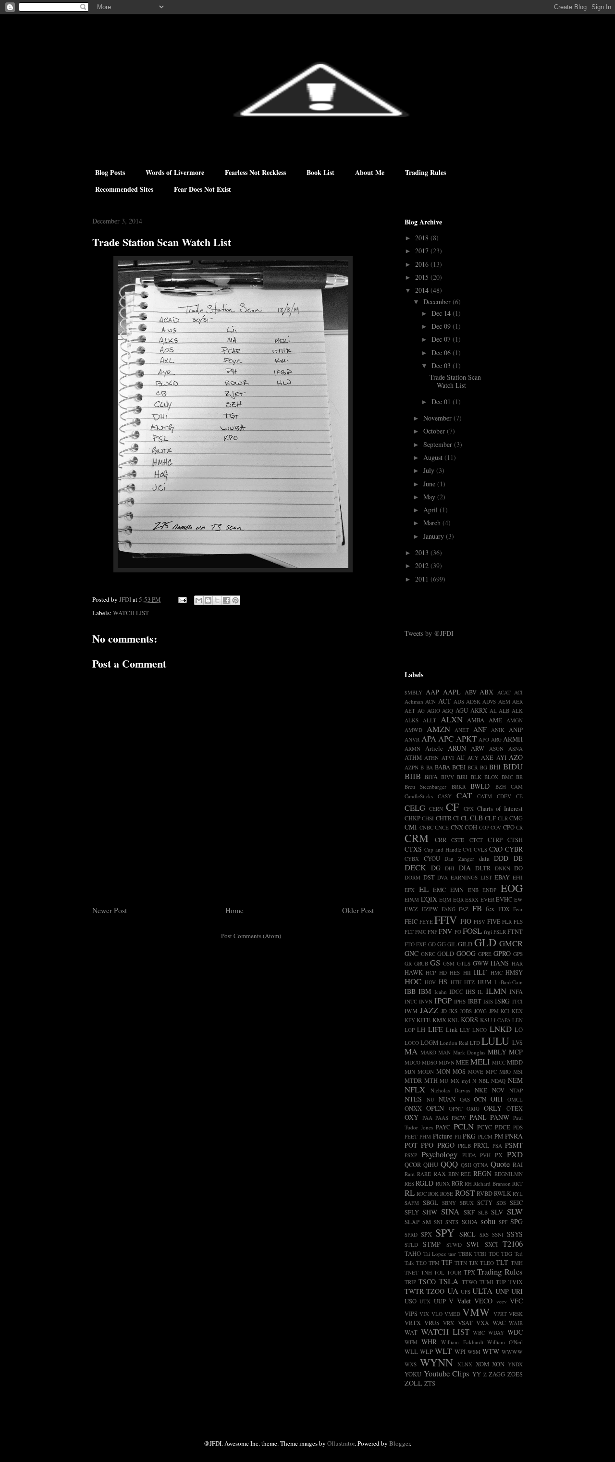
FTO (410, 944)
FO (458, 931)
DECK (415, 867)
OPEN (435, 1108)
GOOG (466, 953)
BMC (507, 777)
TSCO (427, 1281)
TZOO (435, 1291)
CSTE (457, 839)
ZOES (515, 1374)
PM (498, 1136)
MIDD (515, 1062)
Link (451, 1030)
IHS (470, 992)
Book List (320, 172)
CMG (516, 818)
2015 (422, 277)
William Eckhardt (462, 1342)
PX (499, 1155)
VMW (476, 1311)
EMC (439, 890)
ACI (518, 692)
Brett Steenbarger (425, 786)
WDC (515, 1332)
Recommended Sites (124, 189)
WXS (411, 1364)
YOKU (413, 1374)
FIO (465, 921)
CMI (411, 826)
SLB (483, 1212)
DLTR (483, 868)
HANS (500, 962)
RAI (518, 1165)
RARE (424, 1173)
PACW (459, 1117)
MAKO (428, 1052)
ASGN (496, 748)
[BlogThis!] (208, 600)
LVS (517, 1043)
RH (468, 1183)
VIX (424, 1313)
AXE (487, 758)
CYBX (412, 858)
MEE (462, 1062)
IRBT (474, 1001)
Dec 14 (442, 313)
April (431, 509)
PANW (499, 1117)
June (430, 483)
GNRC (428, 953)
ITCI (517, 1001)
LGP (410, 1029)
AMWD (413, 729)
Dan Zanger (459, 858)
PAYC (443, 1127)
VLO (437, 1313)
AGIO (433, 710)
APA (428, 738)
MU (444, 1080)
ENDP (489, 889)
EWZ (411, 909)
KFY (410, 1020)
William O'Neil (505, 1342)
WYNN (436, 1362)
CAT (464, 795)
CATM (484, 796)
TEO (421, 1262)
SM (426, 1222)
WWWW (512, 1351)
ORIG (473, 1108)
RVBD (484, 1193)
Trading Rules (425, 172)
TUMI (486, 1282)
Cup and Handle (442, 849)
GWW (481, 963)
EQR (458, 899)
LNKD (501, 1028)
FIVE (494, 921)
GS (435, 962)
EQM (445, 899)
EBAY (502, 877)
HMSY (514, 972)
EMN (457, 890)
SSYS (515, 1234)
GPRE (485, 953)
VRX (448, 1322)
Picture (442, 1135)
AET (410, 710)
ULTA (482, 1290)
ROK (433, 1193)
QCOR (413, 1165)
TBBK (465, 1253)
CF (452, 806)
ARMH (513, 738)
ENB (473, 889)
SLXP (412, 1222)
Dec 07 (442, 339)
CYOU (432, 859)
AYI (501, 758)
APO (484, 739)
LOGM (429, 1043)
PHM (425, 1136)
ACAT (504, 692)
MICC (498, 1062)
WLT (443, 1350)
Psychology (439, 1154)
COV (496, 827)
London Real (454, 1042)
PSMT (514, 1145)
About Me (369, 172)
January (434, 536)
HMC (497, 972)
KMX (439, 1020)
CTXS (413, 849)
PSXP (411, 1155)
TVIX (515, 1282)
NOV (498, 1090)
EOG (512, 887)
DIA (465, 867)
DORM (412, 877)
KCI (505, 1011)
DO (518, 868)
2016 (422, 264)
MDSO (429, 1062)
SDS (501, 1202)
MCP (516, 1051)
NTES (413, 1098)
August (433, 457)
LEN (517, 1020)
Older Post (358, 910)
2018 (422, 237)
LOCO (412, 1042)
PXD (515, 1154)
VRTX (413, 1323)
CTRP (495, 840)
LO (519, 1030)
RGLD (424, 1183)
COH (471, 827)
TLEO (487, 1262)
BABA (442, 767)
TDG (506, 1253)
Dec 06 (442, 352)
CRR (440, 840)
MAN (444, 1052)
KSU (486, 1020)
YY (476, 1374)
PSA (497, 1145)
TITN (461, 1262)
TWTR (414, 1291)
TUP (501, 1282)
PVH (485, 1155)
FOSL (472, 930)
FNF (432, 931)
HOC (413, 981)
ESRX (472, 899)
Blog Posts (110, 172)
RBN (453, 1173)
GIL (451, 944)
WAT (411, 1332)
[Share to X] (217, 600)
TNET (411, 1272)
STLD (411, 1244)
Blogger (399, 1443)
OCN (480, 1099)
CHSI (428, 818)
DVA (442, 877)
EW (518, 899)
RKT (517, 1183)
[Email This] (199, 600)
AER (517, 701)
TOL (439, 1272)
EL (424, 888)
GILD (465, 944)
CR (519, 827)
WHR (429, 1341)
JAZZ (429, 1010)
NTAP (516, 1090)
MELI (480, 1061)
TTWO (469, 1282)
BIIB (413, 775)
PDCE (502, 1127)
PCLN (464, 1126)
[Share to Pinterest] (235, 600)
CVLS (480, 849)
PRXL (481, 1145)
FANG (448, 909)
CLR (503, 818)
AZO (516, 757)
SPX (426, 1234)
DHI (450, 868)
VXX (482, 1323)
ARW (477, 748)
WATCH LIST (131, 612)
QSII (466, 1164)
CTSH (515, 840)
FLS (518, 921)
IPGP (443, 1000)
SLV (497, 1211)
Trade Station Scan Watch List (455, 381)
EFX (410, 889)
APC (446, 738)
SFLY (412, 1212)
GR (408, 963)
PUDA (469, 1155)
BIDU (513, 766)
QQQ (449, 1163)
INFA (516, 992)
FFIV (445, 919)
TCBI (480, 1253)
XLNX (464, 1364)
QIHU (430, 1165)
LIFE (435, 1029)
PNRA (514, 1135)
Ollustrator (341, 1443)
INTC (411, 1001)
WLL (411, 1352)
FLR (507, 921)
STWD (454, 1244)
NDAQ (498, 1080)
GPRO (502, 953)
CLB (476, 817)
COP (484, 827)
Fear (518, 909)
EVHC (504, 899)
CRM (417, 837)
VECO (483, 1300)
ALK (517, 710)
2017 (422, 250)
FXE (421, 944)
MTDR (413, 1081)
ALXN (452, 719)
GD (432, 944)
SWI (473, 1244)
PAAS (441, 1117)
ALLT (429, 720)
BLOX (491, 777)
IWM (411, 1011)
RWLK (502, 1193)
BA (429, 767)
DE (518, 858)
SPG (516, 1221)
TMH (517, 1262)
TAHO (413, 1254)
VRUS (432, 1323)
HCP (431, 972)
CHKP (412, 818)
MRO (505, 1071)
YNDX (515, 1364)
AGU (461, 710)
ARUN (457, 748)
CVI (467, 849)
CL (464, 818)
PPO (427, 1145)
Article (434, 748)
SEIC (516, 1203)
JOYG (480, 1011)
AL (493, 710)
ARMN (412, 748)
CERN (436, 808)
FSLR (499, 931)
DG (436, 867)
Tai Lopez (434, 1253)
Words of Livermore (175, 172)
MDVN (447, 1062)
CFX (469, 808)
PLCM (485, 1136)
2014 (422, 290)
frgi (488, 931)
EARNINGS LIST (471, 877)
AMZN (438, 728)
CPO (509, 827)
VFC (516, 1300)
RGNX (443, 1183)
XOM (482, 1364)
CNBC (426, 827)
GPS (518, 953)
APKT (466, 738)
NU (430, 1099)
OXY (411, 1117)
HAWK (414, 972)
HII (467, 972)
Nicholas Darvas (450, 1090)
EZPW (429, 909)
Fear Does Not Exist (202, 189)
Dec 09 (442, 326)
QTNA (480, 1164)
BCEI (459, 767)
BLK (476, 777)
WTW (490, 1351)
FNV (445, 931)
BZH (500, 786)
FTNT (515, 932)
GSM (449, 963)
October (435, 430)
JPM (494, 1011)
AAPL (452, 691)
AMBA (475, 720)
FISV (479, 921)
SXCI (491, 1244)
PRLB (464, 1145)
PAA (427, 1117)
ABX (486, 691)
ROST (465, 1192)
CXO (496, 849)
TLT (502, 1262)
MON (443, 1071)
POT (411, 1145)
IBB (410, 991)
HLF (480, 972)
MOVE (475, 1071)
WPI (460, 1352)
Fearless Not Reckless (255, 172)
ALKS (411, 720)
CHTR (444, 818)
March (433, 522)
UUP (440, 1301)
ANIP (516, 730)
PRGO (446, 1145)
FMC (420, 931)
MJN (410, 1071)
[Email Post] (181, 599)
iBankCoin (511, 982)
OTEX (514, 1108)
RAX (439, 1174)
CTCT (476, 839)
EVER (487, 899)
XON (498, 1364)
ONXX (413, 1108)
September (438, 444)
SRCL (467, 1234)
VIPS (411, 1314)
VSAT (465, 1323)
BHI (495, 766)
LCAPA (502, 1020)
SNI (438, 1222)
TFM (434, 1262)
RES (409, 1183)
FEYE (426, 921)
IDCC (456, 992)
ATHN (431, 757)
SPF (503, 1222)
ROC (422, 1193)
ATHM (413, 758)
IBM (424, 991)
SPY (445, 1232)
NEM (515, 1080)
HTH (456, 982)
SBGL (430, 1203)
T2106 (513, 1243)
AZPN (411, 767)
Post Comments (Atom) (251, 935)
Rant (410, 1173)
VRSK (516, 1313)
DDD (501, 858)
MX (455, 1080)
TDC (494, 1253)
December (438, 301)
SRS (484, 1234)
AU (460, 758)
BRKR (459, 786)
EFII (518, 877)
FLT (409, 931)
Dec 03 (442, 365)
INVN (425, 1001)
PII (458, 1136)
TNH (426, 1272)
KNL (453, 1020)
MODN (426, 1071)
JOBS (466, 1011)
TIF (447, 1262)
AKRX (478, 710)
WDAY (496, 1332)
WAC (498, 1323)
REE (466, 1173)
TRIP (410, 1282)
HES (455, 972)
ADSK (473, 701)
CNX (457, 827)
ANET (462, 729)
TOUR (454, 1272)
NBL (484, 1080)
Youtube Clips (447, 1373)
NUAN (447, 1099)
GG (441, 944)
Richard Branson (491, 1183)
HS (443, 981)
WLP (426, 1352)
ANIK (497, 729)
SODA (470, 1222)
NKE (481, 1090)
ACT (444, 701)
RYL (518, 1193)
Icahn (440, 991)
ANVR (412, 739)
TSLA (448, 1281)
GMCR (511, 943)
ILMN (496, 990)
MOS (459, 1071)
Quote (500, 1163)
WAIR (516, 1322)
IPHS (460, 1001)
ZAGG (497, 1374)
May (430, 496)
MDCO (412, 1062)
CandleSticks (419, 796)
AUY (473, 757)
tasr (452, 1253)
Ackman (414, 701)
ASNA (515, 748)
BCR (472, 767)
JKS (453, 1011)
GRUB (421, 963)
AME (495, 720)
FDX (504, 909)
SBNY (449, 1202)
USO (411, 1301)
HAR (517, 963)
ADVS (489, 701)
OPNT (456, 1108)
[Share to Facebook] (226, 600)
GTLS (463, 963)
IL (480, 991)
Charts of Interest (500, 809)
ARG (496, 739)
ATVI (448, 757)
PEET (411, 1136)
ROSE (446, 1193)
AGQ (447, 710)
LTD (475, 1042)
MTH (431, 1081)
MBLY (497, 1051)
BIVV (447, 777)
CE (519, 796)
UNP (502, 1291)
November (438, 417)
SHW (429, 1211)
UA (452, 1290)
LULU (495, 1040)
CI (456, 818)
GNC (411, 953)
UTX (424, 1301)
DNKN (502, 868)
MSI (518, 1071)
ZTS (429, 1383)
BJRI (462, 777)
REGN (482, 1173)
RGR (457, 1183)
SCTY (484, 1203)
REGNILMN (508, 1173)
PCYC (484, 1127)
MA (411, 1051)
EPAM (412, 899)
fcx (490, 908)
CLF (490, 818)
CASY (445, 796)
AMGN (514, 720)
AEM (504, 701)
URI (517, 1291)
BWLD (480, 786)
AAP (432, 691)
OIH (497, 1098)
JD (444, 1011)
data (484, 859)
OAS (465, 1099)
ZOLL (413, 1383)
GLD (485, 942)
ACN (430, 701)
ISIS (488, 1001)
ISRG (502, 1000)
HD (443, 972)
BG (483, 767)
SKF (469, 1212)
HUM (485, 982)
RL (410, 1192)
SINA (450, 1211)
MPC (491, 1071)
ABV (471, 692)
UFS (465, 1291)
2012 (422, 565)
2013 (422, 552)
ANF (480, 729)
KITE (423, 1020)
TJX (473, 1262)
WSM (473, 1351)
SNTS (451, 1222)
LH (421, 1030)
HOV (430, 982)
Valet (464, 1300)
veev (501, 1301)
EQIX (429, 899)
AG (421, 710)
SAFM (412, 1202)
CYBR (514, 849)
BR (519, 777)
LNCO (479, 1029)
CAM (517, 786)
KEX (517, 1011)
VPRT (500, 1313)
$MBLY (413, 692)
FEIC (411, 921)
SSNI (498, 1234)
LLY (465, 1029)
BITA (431, 777)
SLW (515, 1211)
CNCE (442, 827)
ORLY (493, 1108)
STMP (432, 1244)
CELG (415, 807)
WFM (411, 1342)
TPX (469, 1272)
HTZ (469, 982)
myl (466, 1080)
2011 (422, 578)
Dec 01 (442, 401)
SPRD (411, 1234)
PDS (518, 1127)
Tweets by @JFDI (429, 633)
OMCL (515, 1099)
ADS (459, 701)
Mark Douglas (469, 1052)
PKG (469, 1135)
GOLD (445, 954)
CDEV (504, 796)
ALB (504, 710)
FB (477, 908)
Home (234, 910)
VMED (452, 1313)
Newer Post (109, 910)
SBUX (467, 1202)
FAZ (463, 909)
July (429, 470)
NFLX (415, 1089)
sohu (487, 1221)
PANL (478, 1117)
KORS (469, 1019)
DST (429, 877)
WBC (479, 1332)
